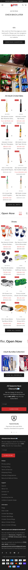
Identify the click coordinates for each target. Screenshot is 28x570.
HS (7, 190)
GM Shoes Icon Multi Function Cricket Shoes (7, 295)
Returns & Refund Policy (10, 478)
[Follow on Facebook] (2, 553)
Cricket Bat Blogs (7, 513)
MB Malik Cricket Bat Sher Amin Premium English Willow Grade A (21, 194)
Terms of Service (7, 469)
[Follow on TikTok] (18, 553)
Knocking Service (7, 497)
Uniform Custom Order (9, 500)
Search (4, 486)
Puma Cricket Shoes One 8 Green (20, 294)
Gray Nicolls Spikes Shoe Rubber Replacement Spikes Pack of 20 (7, 269)
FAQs (3, 508)
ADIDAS (20, 265)
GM (7, 291)
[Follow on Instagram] (10, 553)
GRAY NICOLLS (7, 265)
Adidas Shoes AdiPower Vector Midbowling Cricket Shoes (20, 269)
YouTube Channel (14, 1)
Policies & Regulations (9, 475)
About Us (5, 488)
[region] (14, 423)
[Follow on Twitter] (6, 553)
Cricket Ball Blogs (7, 516)
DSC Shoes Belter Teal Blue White (7, 320)
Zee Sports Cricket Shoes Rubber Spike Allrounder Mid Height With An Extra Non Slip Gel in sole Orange (7, 243)
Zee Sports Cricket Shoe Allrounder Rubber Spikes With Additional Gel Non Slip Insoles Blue (21, 243)
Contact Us (5, 491)
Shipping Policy (7, 472)
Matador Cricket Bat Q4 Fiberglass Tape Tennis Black (7, 143)
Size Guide (5, 510)
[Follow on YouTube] (14, 553)
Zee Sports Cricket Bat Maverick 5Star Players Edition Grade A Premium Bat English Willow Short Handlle (7, 118)
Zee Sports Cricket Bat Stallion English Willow (20, 169)
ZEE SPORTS (7, 114)
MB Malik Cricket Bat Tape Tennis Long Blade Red (20, 143)
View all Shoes (14, 330)
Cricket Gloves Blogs (8, 519)
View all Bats (14, 204)
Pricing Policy (6, 467)
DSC (7, 316)
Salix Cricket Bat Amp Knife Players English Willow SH (7, 169)
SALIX (7, 165)
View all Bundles (14, 375)
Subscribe (14, 409)
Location (4, 494)
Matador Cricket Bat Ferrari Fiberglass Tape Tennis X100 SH (21, 118)
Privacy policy (6, 464)
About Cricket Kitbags (9, 525)
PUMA (21, 291)
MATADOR (21, 114)
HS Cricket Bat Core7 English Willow (7, 194)
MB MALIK (21, 139)
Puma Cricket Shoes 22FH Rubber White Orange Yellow (21, 320)
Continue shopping (14, 42)
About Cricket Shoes (8, 522)
